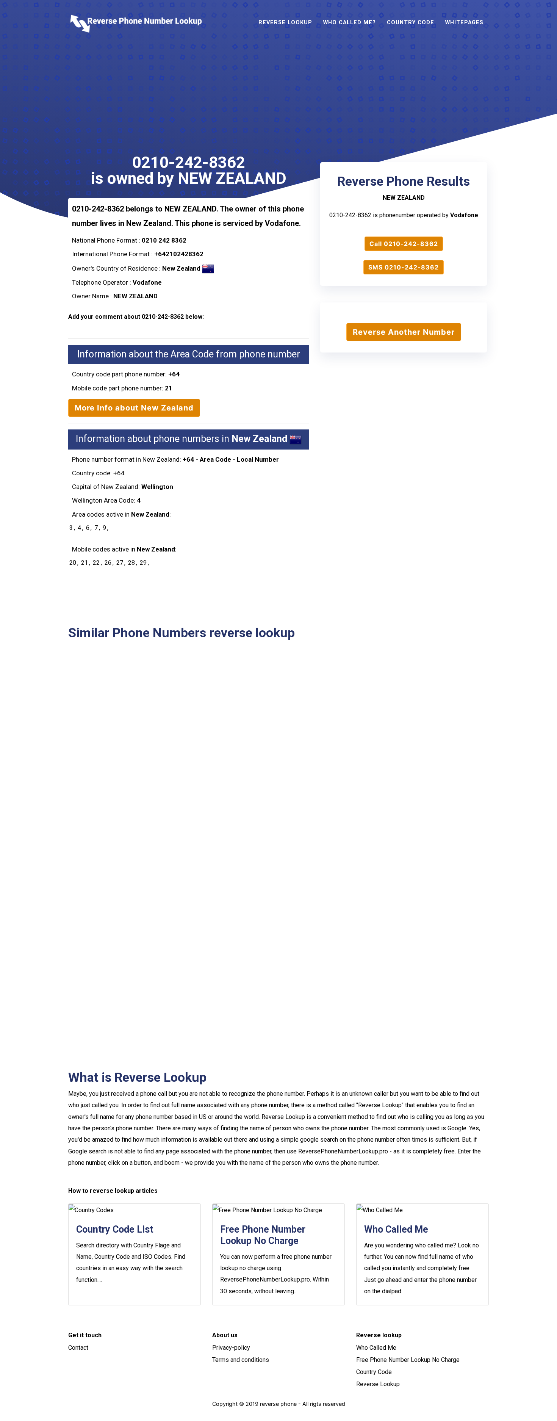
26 (108, 562)
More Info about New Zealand (134, 407)
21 (84, 562)
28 (131, 562)
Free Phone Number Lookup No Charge (408, 1359)
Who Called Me (376, 1347)
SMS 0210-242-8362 (403, 267)
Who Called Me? (349, 22)
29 (143, 562)
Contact (78, 1347)
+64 (174, 374)
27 (119, 562)
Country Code (410, 22)
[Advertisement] (278, 102)
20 (72, 562)
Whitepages (464, 22)
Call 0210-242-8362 (403, 244)
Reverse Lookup (285, 22)
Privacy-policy (231, 1347)
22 (96, 562)
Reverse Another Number (404, 332)
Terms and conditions (240, 1359)
